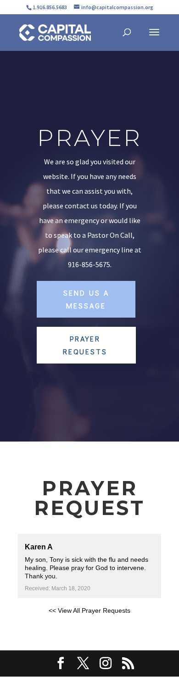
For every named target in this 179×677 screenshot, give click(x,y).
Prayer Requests (85, 345)
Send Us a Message (86, 299)
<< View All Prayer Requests (89, 610)
